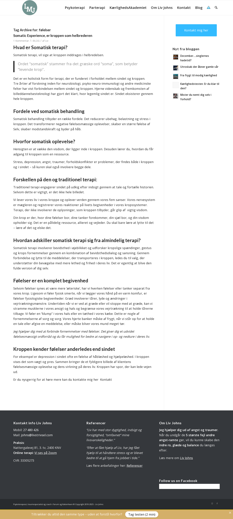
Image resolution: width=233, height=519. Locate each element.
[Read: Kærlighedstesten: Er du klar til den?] (176, 85)
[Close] (230, 513)
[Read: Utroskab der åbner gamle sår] (176, 68)
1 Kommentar (21, 40)
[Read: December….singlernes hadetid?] (176, 57)
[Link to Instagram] (212, 503)
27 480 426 (31, 430)
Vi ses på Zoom (45, 453)
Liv (46, 40)
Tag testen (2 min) (141, 514)
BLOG (36, 40)
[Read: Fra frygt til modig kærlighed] (176, 76)
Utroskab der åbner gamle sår (199, 66)
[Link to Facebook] (217, 503)
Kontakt (106, 379)
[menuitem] (75, 7)
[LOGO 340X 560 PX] (29, 7)
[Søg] (216, 7)
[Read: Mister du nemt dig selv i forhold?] (176, 96)
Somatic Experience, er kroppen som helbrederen (52, 35)
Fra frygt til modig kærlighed (198, 75)
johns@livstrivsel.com (37, 435)
